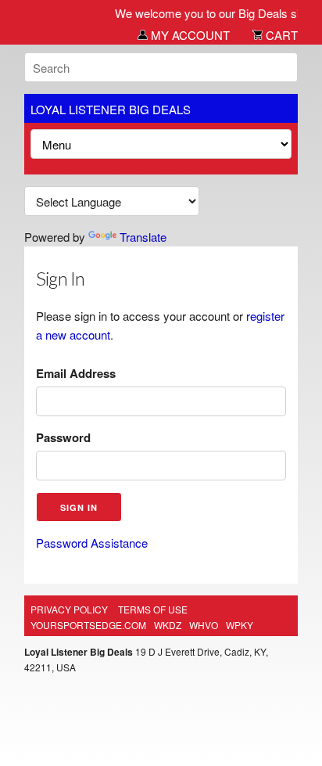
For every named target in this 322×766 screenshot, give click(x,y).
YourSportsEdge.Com (88, 624)
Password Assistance (92, 542)
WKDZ (167, 624)
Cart (280, 35)
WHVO (203, 624)
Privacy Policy (69, 609)
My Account (189, 35)
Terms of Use (153, 609)
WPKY (239, 624)
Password (63, 437)
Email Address (76, 373)
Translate (143, 236)
